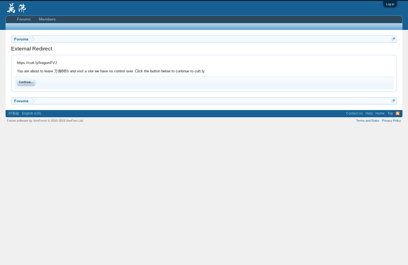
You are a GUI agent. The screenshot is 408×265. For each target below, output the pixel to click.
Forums (24, 19)
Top (390, 113)
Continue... (26, 82)
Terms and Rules (367, 120)
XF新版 (13, 113)
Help (369, 113)
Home (380, 113)
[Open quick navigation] (393, 39)
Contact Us (354, 113)
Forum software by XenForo (45, 120)
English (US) (31, 113)
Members (47, 19)
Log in (390, 4)
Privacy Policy (391, 120)
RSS (398, 113)
